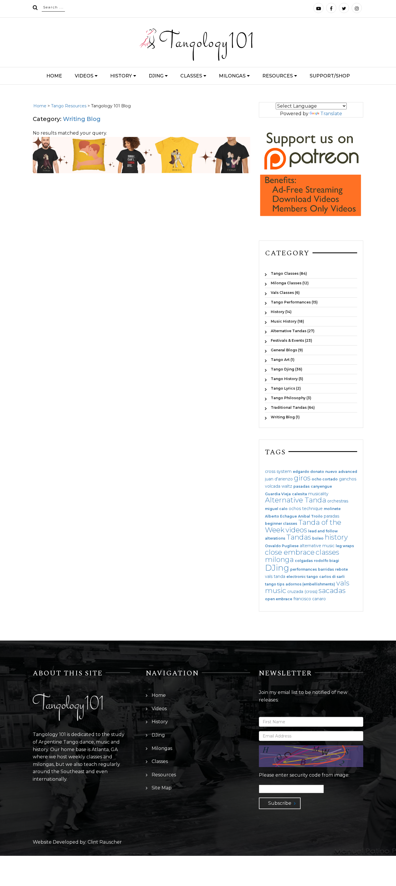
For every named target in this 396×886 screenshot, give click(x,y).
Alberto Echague (281, 516)
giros (302, 478)
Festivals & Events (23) (291, 340)
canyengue (321, 486)
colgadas (304, 561)
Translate (331, 113)
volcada (272, 486)
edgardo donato (308, 471)
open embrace (278, 599)
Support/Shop (330, 76)
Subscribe (279, 803)
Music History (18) (287, 321)
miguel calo (276, 509)
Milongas (232, 76)
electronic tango (302, 576)
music (275, 590)
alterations (275, 538)
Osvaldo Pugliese (282, 546)
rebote (341, 569)
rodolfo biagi (326, 561)
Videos (84, 76)
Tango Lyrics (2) (286, 388)
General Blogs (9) (287, 350)
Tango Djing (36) (286, 369)
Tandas (298, 537)
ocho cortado (325, 479)
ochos (295, 508)
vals (342, 583)
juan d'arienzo (279, 479)
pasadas (301, 486)
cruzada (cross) (302, 591)
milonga (279, 559)
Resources (277, 76)
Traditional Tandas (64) (293, 407)
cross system (278, 471)
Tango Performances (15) (294, 302)
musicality (318, 493)
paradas (331, 516)
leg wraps (345, 546)
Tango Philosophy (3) (291, 398)
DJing (156, 76)
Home (54, 76)
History (121, 76)
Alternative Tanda (295, 500)
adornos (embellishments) (310, 584)
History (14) (281, 312)
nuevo (331, 471)
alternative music (317, 545)
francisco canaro (309, 598)
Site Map (162, 788)
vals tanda (275, 576)
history (336, 537)
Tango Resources (68, 106)
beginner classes (281, 523)
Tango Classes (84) (289, 273)
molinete (332, 509)
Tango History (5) (287, 379)
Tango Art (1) (283, 359)
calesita (299, 494)
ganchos (347, 479)
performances (303, 569)
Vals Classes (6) (285, 292)
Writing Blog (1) (285, 417)
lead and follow (323, 531)
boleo (318, 538)
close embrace (290, 552)
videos (296, 530)
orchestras (337, 501)
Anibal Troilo (310, 516)
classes (327, 552)
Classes (191, 76)
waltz (286, 486)
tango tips (274, 584)
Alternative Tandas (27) (293, 331)
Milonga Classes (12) (290, 283)
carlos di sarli (332, 576)
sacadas (332, 590)
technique (312, 508)
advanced (347, 471)
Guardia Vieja (278, 494)
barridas (326, 569)
